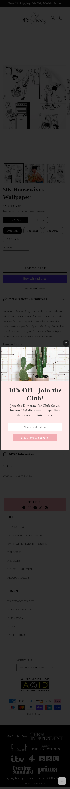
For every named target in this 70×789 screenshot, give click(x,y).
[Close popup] (66, 343)
